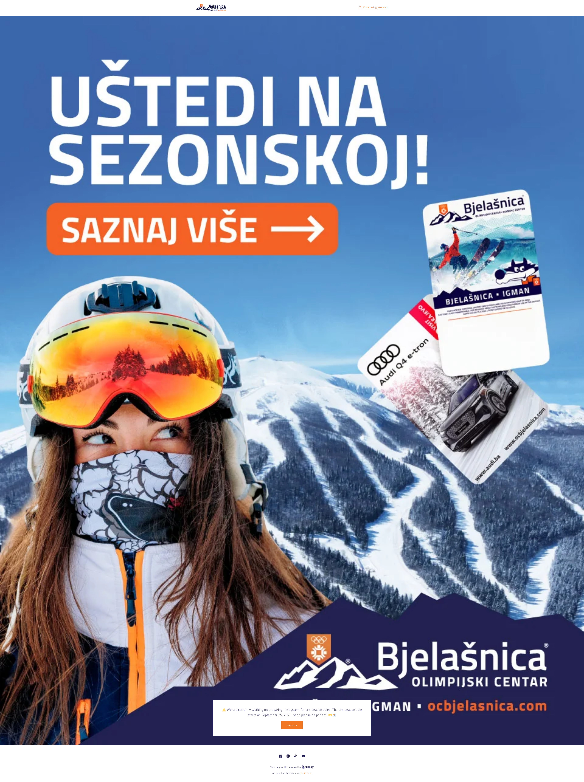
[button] (373, 7)
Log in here (306, 773)
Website (292, 725)
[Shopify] (307, 767)
